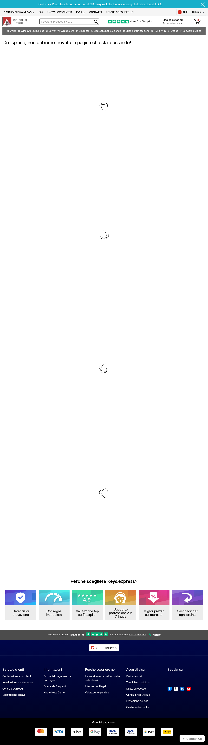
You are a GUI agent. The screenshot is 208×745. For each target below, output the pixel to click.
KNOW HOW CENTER (59, 12)
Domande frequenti (55, 686)
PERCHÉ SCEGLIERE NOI (120, 12)
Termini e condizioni (138, 682)
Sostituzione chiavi (13, 694)
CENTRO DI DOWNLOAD (18, 12)
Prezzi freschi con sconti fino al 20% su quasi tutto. (82, 4)
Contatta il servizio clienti (16, 676)
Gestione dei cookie (138, 707)
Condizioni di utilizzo (138, 694)
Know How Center (54, 692)
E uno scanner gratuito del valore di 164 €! (137, 4)
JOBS (78, 12)
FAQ (41, 12)
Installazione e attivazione (17, 682)
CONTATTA (95, 12)
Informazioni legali (95, 686)
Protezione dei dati (137, 701)
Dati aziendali (134, 676)
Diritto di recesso (136, 688)
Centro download (12, 688)
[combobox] (69, 22)
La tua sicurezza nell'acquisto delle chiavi (102, 678)
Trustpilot (147, 21)
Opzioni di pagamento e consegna (57, 678)
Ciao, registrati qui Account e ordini (172, 21)
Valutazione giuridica (97, 692)
